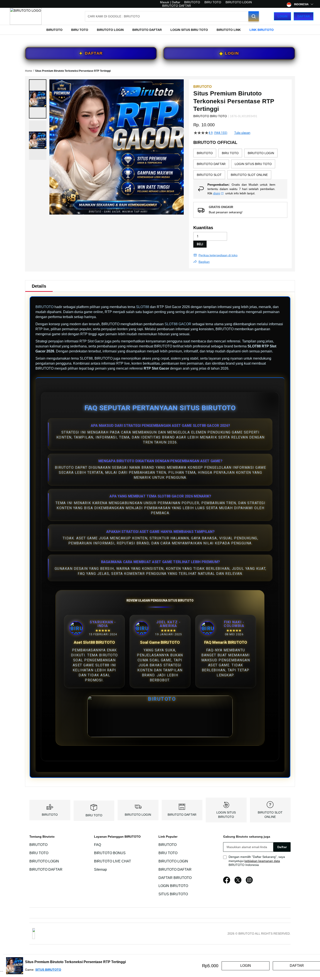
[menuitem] (54, 30)
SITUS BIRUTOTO (173, 894)
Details (39, 286)
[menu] (160, 30)
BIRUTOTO (192, 2)
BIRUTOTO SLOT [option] (209, 175)
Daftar (303, 16)
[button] (37, 98)
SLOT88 (142, 307)
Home (28, 70)
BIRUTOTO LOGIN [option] (261, 153)
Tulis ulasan (242, 132)
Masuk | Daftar (170, 2)
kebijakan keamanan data (262, 861)
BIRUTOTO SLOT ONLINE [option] (249, 175)
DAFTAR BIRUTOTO (175, 878)
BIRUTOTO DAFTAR (176, 5)
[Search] (253, 16)
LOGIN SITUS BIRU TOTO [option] (253, 164)
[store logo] (26, 16)
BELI (200, 244)
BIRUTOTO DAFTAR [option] (211, 164)
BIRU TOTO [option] (230, 153)
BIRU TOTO (212, 2)
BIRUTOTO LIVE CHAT (112, 861)
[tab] (39, 286)
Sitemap (100, 869)
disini (216, 193)
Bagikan (204, 261)
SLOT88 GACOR (178, 324)
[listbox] (240, 164)
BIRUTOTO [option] (205, 153)
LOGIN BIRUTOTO (173, 886)
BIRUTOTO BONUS (110, 853)
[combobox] (172, 16)
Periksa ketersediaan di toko (218, 255)
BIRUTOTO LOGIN (239, 2)
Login (282, 16)
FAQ (97, 845)
